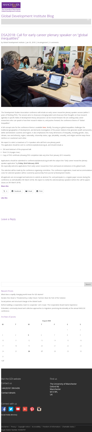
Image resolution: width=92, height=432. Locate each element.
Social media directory (9, 415)
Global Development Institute (14, 42)
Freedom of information (51, 427)
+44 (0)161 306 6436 (11, 388)
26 (29, 351)
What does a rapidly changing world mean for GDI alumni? (22, 294)
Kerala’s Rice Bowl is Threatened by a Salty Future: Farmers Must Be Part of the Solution (33, 298)
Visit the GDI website (11, 378)
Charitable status (68, 427)
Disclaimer (5, 427)
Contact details (8, 392)
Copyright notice (24, 427)
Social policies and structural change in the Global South (21, 301)
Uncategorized (42, 42)
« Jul (2, 361)
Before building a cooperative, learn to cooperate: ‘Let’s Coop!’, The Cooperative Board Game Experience (39, 305)
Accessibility (36, 427)
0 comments (54, 42)
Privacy (13, 427)
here (44, 127)
